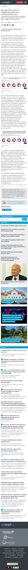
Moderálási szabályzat (18, 551)
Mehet (24, 219)
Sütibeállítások (12, 555)
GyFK (6, 555)
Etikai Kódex (21, 548)
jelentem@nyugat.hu (9, 197)
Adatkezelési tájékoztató (8, 553)
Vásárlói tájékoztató (21, 553)
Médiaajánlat (8, 557)
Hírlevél (21, 557)
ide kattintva (12, 196)
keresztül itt (13, 194)
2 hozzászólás (8, 209)
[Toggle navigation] (25, 2)
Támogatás (20, 2)
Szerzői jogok (8, 551)
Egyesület (14, 548)
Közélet (5, 6)
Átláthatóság (20, 555)
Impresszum (7, 548)
